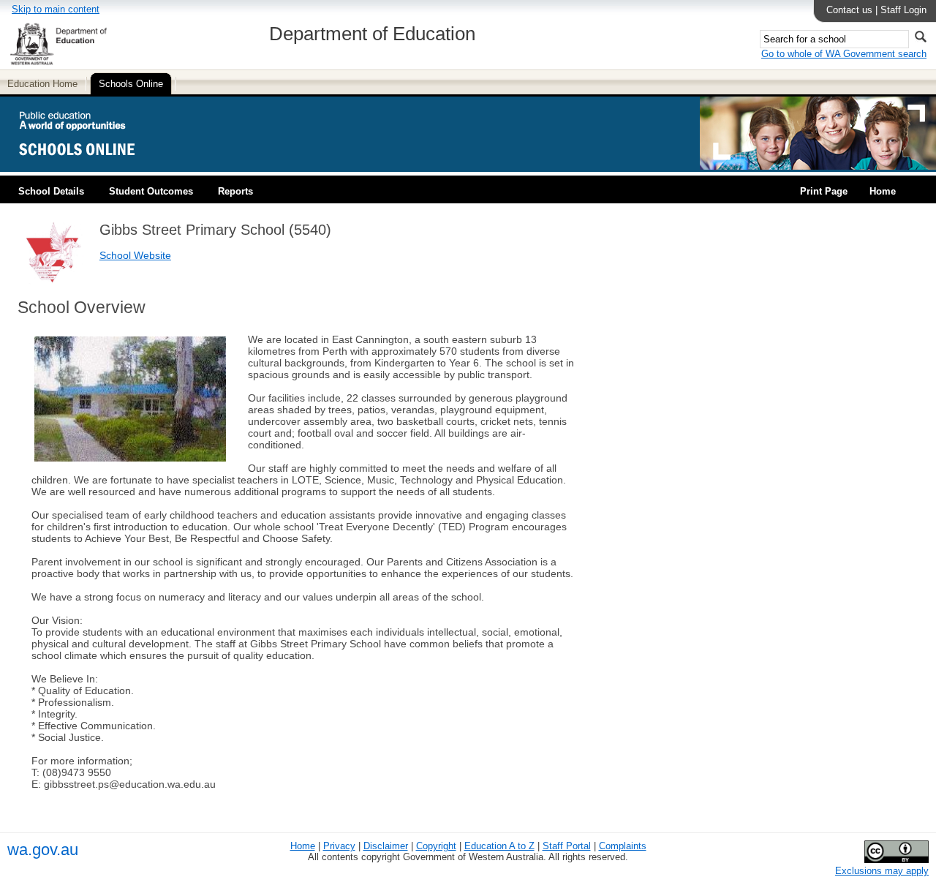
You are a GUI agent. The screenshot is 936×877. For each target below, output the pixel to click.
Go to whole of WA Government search (843, 53)
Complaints (622, 845)
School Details (51, 191)
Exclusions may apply (882, 870)
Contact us (849, 9)
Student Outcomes (151, 191)
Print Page (824, 191)
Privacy (339, 845)
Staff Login (903, 9)
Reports (235, 191)
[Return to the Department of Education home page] (58, 62)
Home (882, 191)
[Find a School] (89, 166)
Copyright (436, 845)
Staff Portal (567, 845)
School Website (135, 255)
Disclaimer (385, 845)
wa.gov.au (42, 849)
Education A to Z (499, 845)
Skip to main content (55, 9)
